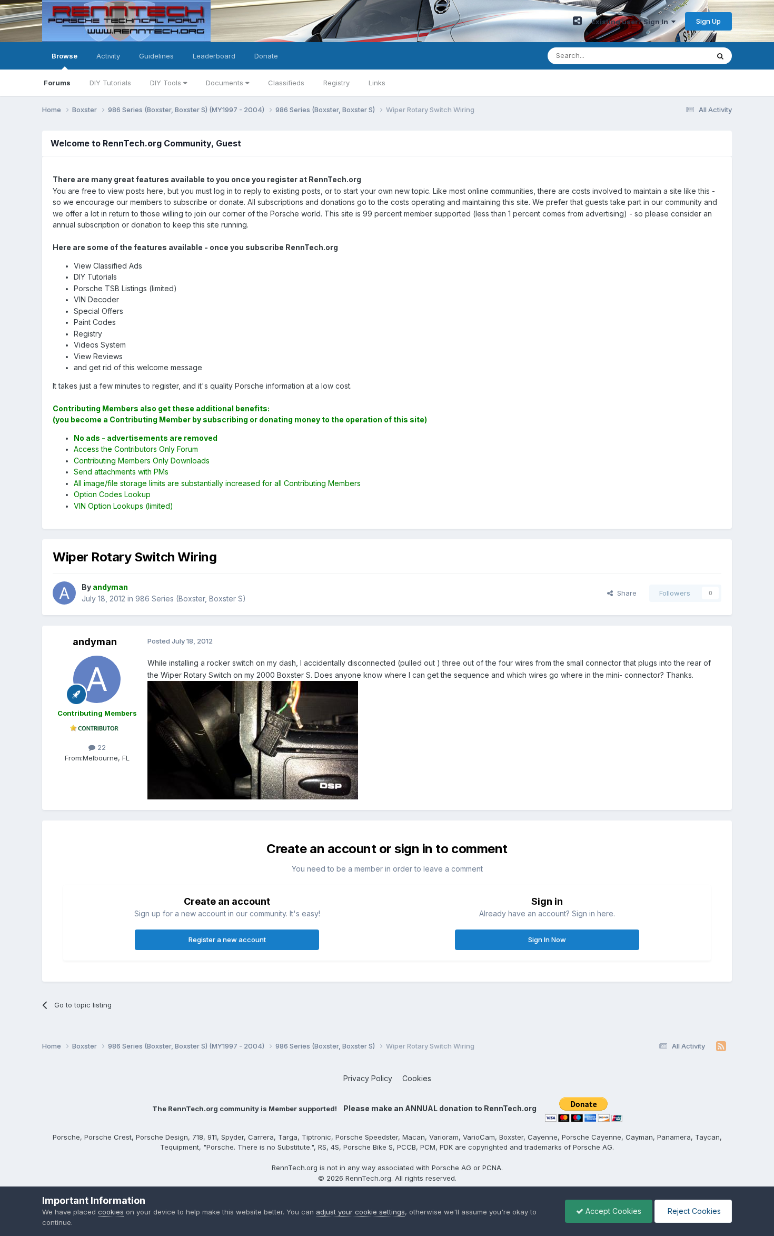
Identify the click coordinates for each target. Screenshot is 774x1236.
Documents (225, 82)
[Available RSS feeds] (721, 1046)
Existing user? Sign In (631, 21)
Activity (108, 56)
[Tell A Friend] (577, 21)
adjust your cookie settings (360, 1212)
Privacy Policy (367, 1078)
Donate (266, 56)
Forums (57, 82)
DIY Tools (166, 82)
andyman (95, 641)
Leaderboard (214, 56)
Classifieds (286, 82)
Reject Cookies (693, 1211)
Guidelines (156, 56)
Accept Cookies (612, 1211)
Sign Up (708, 21)
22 (100, 747)
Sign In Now (547, 939)
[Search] (720, 55)
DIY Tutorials (110, 82)
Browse (64, 56)
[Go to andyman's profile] (64, 593)
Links (377, 82)
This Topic (677, 56)
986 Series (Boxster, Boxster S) (190, 598)
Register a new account (227, 939)
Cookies (416, 1078)
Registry (336, 82)
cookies (111, 1212)
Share (625, 593)
